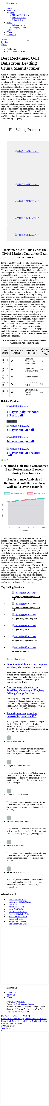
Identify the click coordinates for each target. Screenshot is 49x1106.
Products (10, 13)
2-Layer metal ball (20, 651)
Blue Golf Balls (23, 1021)
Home (9, 8)
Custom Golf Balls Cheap (20, 902)
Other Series (17, 20)
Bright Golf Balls (38, 1021)
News (9, 22)
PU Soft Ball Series (20, 15)
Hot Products (6, 1016)
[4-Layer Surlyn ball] (18, 437)
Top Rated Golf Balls (18, 911)
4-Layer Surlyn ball (20, 441)
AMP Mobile (28, 1016)
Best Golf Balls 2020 (18, 916)
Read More (11, 421)
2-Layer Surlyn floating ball (24, 618)
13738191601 (19, 1002)
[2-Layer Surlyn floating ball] (24, 614)
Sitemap (17, 1016)
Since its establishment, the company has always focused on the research (27, 665)
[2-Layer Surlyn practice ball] (18, 449)
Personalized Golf (16, 907)
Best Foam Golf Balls (18, 924)
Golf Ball (13, 904)
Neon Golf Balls (16, 909)
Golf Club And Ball (17, 899)
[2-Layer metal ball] (24, 647)
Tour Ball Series (19, 17)
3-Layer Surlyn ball (20, 429)
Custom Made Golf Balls (35, 1018)
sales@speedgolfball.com (25, 1004)
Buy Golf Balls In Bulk (19, 914)
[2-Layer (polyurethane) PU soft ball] (18, 406)
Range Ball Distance (17, 921)
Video (9, 30)
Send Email (6, 1028)
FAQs (9, 32)
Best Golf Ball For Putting (12, 1018)
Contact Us (11, 34)
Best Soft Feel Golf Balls (12, 1023)
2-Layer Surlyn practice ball (23, 454)
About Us (11, 10)
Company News (19, 27)
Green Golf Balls (16, 919)
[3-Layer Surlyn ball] (18, 426)
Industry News (18, 25)
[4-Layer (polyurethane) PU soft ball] (24, 593)
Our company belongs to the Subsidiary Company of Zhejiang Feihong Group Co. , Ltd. (25, 690)
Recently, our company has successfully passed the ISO (22, 715)
